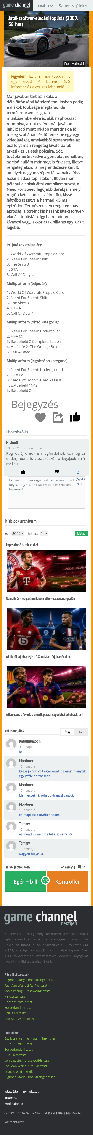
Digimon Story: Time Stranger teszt (29, 980)
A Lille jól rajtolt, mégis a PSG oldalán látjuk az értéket (38, 656)
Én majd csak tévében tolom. (40, 815)
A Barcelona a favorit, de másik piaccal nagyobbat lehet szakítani (44, 714)
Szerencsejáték (71, 5)
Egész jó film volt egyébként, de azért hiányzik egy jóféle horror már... (52, 773)
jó (20, 752)
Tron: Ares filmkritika (19, 1071)
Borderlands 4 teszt (18, 1007)
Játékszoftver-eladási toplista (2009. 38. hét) (43, 20)
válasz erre (80, 472)
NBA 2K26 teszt (15, 996)
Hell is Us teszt (15, 1013)
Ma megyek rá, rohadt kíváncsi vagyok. (46, 795)
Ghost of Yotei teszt (18, 1002)
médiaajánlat (13, 1104)
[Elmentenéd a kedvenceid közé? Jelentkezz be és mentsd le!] (40, 418)
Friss (67, 732)
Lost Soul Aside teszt (19, 1019)
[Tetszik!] (75, 418)
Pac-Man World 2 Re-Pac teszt (25, 985)
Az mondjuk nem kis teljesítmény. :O (45, 834)
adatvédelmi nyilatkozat (21, 1091)
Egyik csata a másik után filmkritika (29, 1038)
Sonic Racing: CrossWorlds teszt (27, 991)
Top (81, 732)
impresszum (13, 1098)
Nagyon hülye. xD (31, 854)
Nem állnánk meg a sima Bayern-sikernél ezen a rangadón (40, 598)
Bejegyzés (34, 404)
